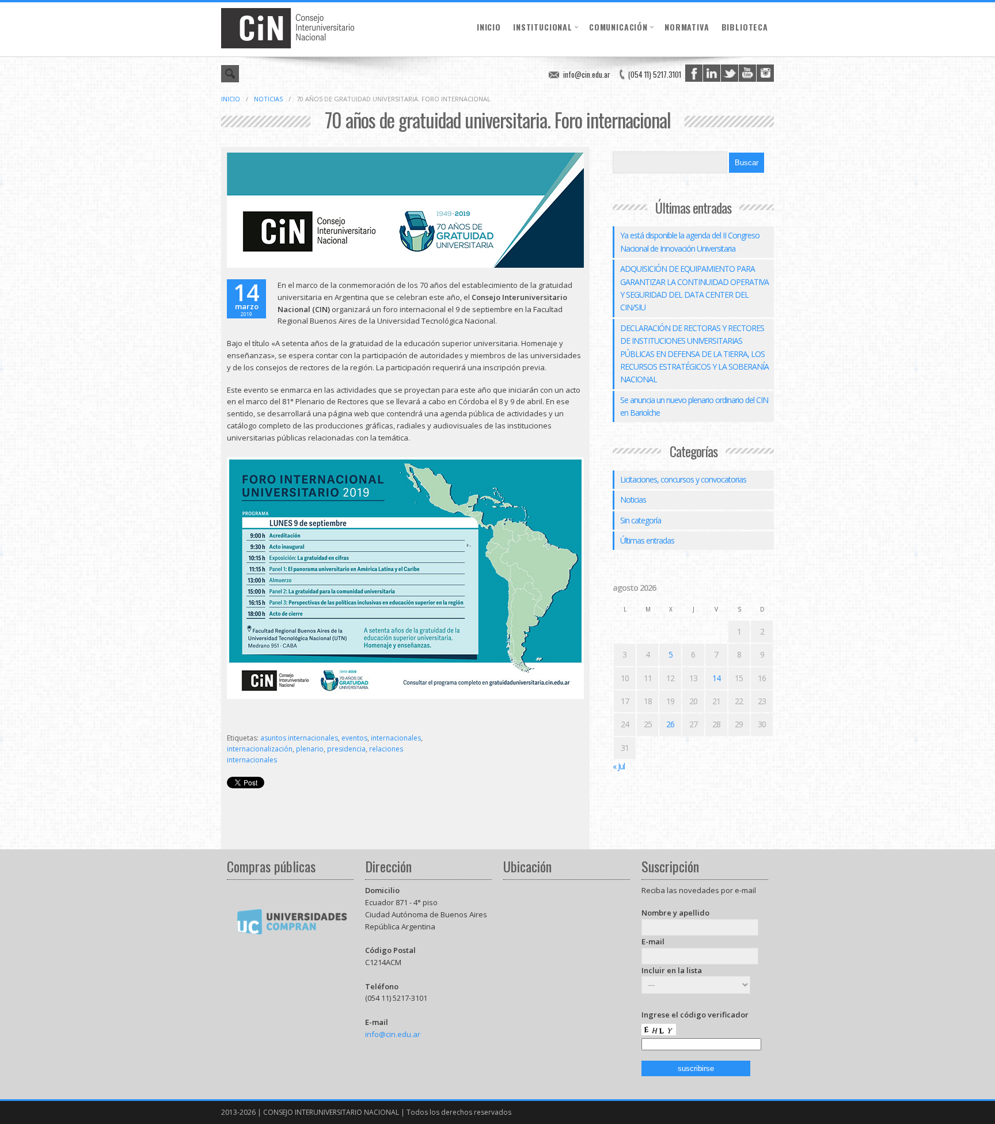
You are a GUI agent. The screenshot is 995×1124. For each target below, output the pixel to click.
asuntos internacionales (299, 738)
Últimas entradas (647, 540)
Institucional (542, 27)
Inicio (489, 27)
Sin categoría (640, 520)
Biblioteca (744, 27)
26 (670, 724)
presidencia (346, 749)
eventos (354, 738)
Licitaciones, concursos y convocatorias (683, 479)
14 (716, 678)
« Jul (619, 766)
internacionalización (260, 749)
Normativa (686, 27)
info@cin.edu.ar (586, 74)
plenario (310, 749)
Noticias (268, 98)
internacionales (396, 738)
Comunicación (618, 27)
